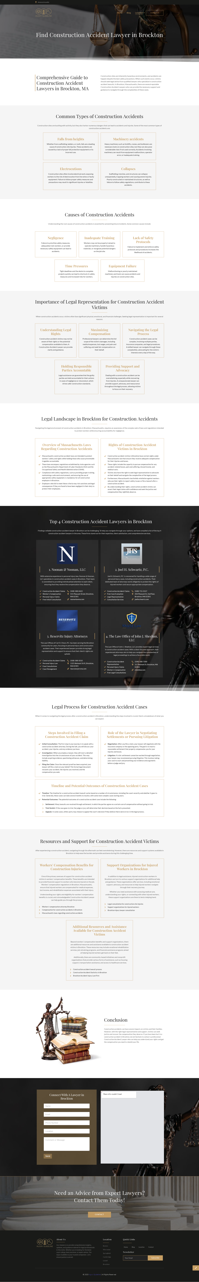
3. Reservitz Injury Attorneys (67, 636)
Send (47, 1156)
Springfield (107, 1253)
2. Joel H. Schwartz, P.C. (132, 569)
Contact (151, 1247)
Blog (129, 13)
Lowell (105, 1261)
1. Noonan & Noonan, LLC (67, 569)
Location (139, 13)
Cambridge (107, 1257)
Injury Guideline (95, 1274)
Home (119, 13)
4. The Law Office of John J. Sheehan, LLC (132, 638)
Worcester (107, 1250)
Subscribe (155, 1258)
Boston (105, 1246)
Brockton (106, 1264)
